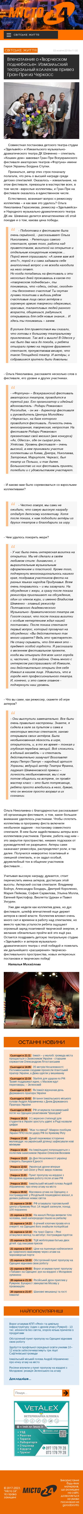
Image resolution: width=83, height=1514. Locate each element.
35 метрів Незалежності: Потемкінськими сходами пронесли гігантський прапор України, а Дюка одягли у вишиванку (38, 1070)
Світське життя (21, 50)
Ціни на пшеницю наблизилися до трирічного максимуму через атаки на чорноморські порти (41, 1251)
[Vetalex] (41, 1455)
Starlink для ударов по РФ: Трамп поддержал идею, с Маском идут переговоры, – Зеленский (37, 1081)
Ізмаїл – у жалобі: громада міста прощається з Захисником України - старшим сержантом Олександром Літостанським (41, 1058)
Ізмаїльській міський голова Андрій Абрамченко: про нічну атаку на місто (40, 1185)
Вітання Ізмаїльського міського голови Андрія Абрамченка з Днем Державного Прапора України (40, 1101)
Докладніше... (20, 1379)
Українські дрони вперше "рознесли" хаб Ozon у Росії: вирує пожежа (35, 1168)
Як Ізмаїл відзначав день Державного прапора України (36, 1092)
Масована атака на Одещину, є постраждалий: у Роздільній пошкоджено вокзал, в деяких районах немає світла (41, 1195)
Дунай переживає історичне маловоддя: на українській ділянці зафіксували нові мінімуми (41, 1141)
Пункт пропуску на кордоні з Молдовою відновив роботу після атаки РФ (36, 1177)
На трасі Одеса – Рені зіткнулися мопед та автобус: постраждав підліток (40, 1233)
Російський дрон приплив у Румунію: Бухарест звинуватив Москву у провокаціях (38, 1283)
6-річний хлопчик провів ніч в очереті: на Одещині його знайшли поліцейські (39, 1225)
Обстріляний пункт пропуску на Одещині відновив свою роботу (41, 1262)
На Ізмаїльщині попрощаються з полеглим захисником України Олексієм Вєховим (39, 1151)
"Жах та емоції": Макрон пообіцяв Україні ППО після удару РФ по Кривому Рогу (40, 1131)
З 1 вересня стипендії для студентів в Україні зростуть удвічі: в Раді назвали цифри (40, 1121)
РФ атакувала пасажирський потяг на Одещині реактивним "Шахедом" (39, 1111)
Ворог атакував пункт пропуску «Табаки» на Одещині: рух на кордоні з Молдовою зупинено (40, 1271)
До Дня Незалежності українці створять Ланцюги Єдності (38, 1160)
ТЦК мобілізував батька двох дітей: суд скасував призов (39, 1242)
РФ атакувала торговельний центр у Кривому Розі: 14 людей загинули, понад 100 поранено (39, 1206)
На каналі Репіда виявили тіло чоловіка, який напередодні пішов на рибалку (40, 1217)
